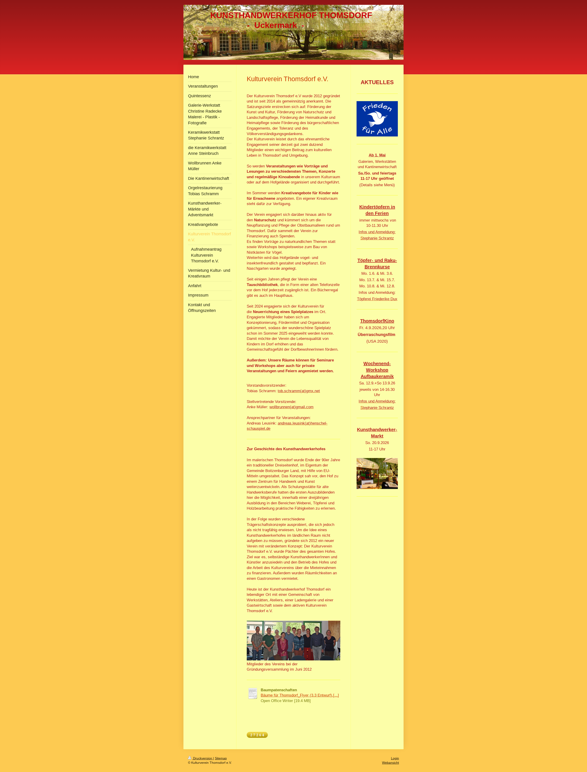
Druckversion (202, 758)
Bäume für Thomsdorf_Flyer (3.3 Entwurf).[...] (300, 695)
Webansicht (390, 762)
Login (395, 758)
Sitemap (221, 758)
